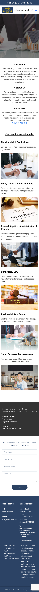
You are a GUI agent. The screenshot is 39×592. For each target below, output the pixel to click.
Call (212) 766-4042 (19, 123)
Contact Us (19, 108)
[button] (36, 11)
